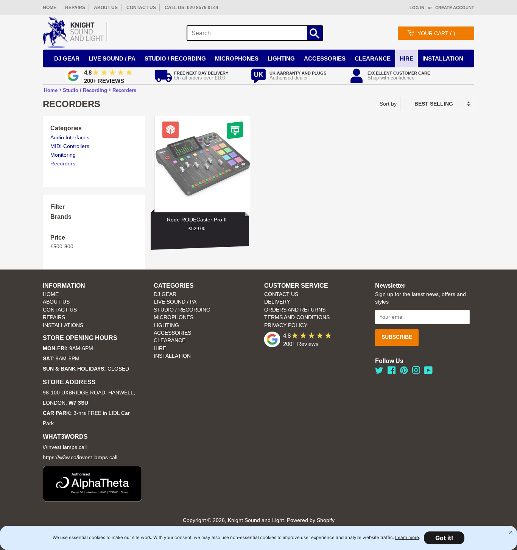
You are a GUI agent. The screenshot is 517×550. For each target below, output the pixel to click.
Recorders (124, 90)
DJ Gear (66, 58)
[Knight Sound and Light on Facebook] (391, 372)
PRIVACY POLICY (285, 325)
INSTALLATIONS (63, 325)
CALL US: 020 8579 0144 (191, 7)
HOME (49, 7)
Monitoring (63, 155)
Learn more (407, 537)
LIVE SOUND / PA (175, 302)
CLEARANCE (169, 340)
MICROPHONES (173, 317)
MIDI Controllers (69, 146)
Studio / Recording (175, 58)
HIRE (160, 348)
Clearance (373, 58)
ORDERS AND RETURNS (294, 310)
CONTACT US (141, 7)
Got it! (444, 538)
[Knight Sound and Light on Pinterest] (404, 372)
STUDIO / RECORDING (182, 310)
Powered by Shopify (311, 520)
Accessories (325, 58)
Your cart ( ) (436, 33)
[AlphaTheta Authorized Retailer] (92, 499)
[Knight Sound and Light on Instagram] (416, 372)
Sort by (388, 104)
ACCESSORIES (172, 333)
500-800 (63, 246)
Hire (406, 58)
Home (51, 90)
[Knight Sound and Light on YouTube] (428, 372)
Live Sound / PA (112, 58)
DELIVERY (277, 302)
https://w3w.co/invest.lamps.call (80, 457)
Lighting (281, 58)
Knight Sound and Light (256, 520)
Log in (417, 7)
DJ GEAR (165, 294)
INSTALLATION (442, 58)
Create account (454, 7)
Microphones (236, 58)
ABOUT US (106, 7)
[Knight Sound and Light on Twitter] (379, 372)
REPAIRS (75, 7)
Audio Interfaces (69, 137)
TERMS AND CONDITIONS (297, 317)
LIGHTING (166, 325)
